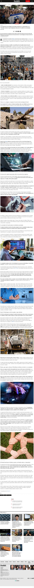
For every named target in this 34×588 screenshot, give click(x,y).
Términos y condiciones (20, 578)
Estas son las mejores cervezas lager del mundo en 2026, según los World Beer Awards (17, 507)
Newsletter (4, 578)
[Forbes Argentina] (17, 1)
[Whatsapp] (13, 31)
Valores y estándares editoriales (13, 578)
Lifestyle (18, 561)
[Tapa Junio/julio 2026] (12, 567)
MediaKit (1, 578)
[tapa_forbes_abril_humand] (16, 567)
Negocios (14, 561)
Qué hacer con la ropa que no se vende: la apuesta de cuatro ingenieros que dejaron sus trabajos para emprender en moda (17, 501)
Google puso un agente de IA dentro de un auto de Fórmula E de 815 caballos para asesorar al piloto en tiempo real (5, 539)
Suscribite (27, 1)
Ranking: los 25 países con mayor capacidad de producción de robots (4, 522)
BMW (13, 321)
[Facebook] (28, 578)
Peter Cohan (2, 29)
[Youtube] (32, 578)
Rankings (22, 561)
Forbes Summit (29, 562)
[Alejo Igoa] (20, 567)
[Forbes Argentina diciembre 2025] (24, 567)
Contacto (7, 578)
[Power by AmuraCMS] (17, 580)
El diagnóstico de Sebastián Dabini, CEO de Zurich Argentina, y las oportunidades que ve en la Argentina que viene (17, 504)
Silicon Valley (16, 268)
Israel (5, 495)
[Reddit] (18, 31)
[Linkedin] (20, 31)
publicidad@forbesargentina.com (4, 569)
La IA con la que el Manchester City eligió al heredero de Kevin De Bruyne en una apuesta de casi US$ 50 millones (16, 554)
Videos (26, 561)
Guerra (2, 495)
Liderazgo (6, 561)
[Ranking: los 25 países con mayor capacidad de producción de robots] (5, 517)
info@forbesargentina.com (5, 570)
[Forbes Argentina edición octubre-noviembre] (28, 567)
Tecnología (9, 495)
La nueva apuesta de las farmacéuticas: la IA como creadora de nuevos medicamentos (28, 523)
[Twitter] (15, 31)
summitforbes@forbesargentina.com (4, 572)
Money (10, 561)
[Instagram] (30, 578)
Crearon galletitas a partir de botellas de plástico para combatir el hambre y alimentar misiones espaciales (17, 539)
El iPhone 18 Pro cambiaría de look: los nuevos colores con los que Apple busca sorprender (4, 554)
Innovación (2, 561)
